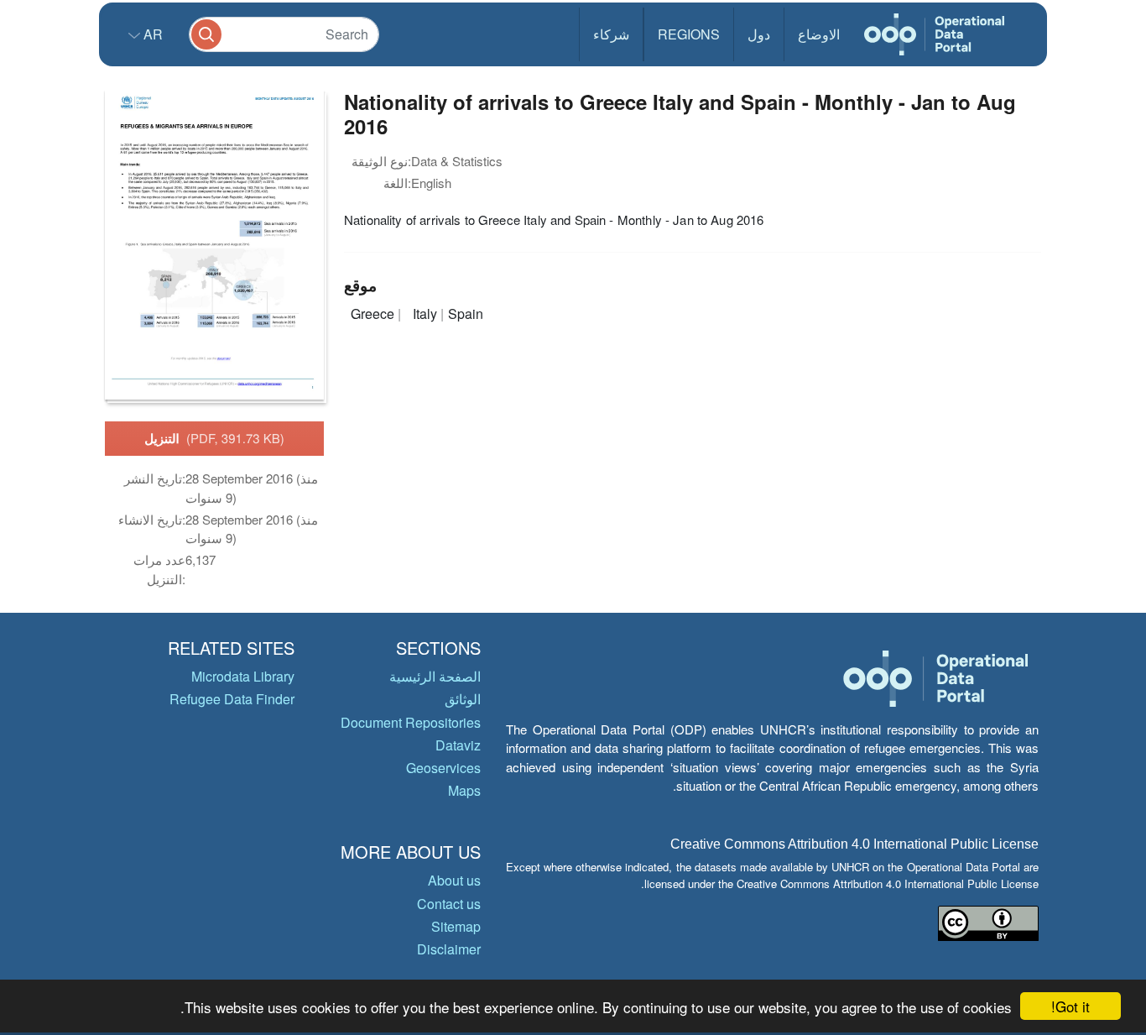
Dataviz (458, 745)
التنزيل (214, 438)
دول (759, 34)
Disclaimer (449, 949)
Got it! (1070, 1006)
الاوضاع (819, 34)
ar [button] (151, 34)
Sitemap (456, 926)
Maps (464, 790)
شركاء (611, 34)
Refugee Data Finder (231, 698)
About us (454, 880)
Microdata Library (242, 676)
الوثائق (463, 698)
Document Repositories (411, 722)
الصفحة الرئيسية (435, 676)
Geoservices (443, 767)
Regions (689, 34)
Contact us (449, 903)
